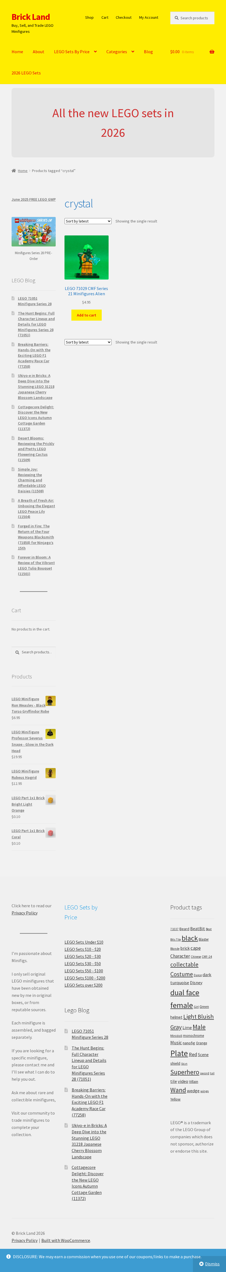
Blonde (174, 949)
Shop (89, 17)
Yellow (175, 1099)
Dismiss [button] (212, 1263)
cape (195, 948)
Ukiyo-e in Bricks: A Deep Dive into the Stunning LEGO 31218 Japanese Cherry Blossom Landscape (36, 386)
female (181, 1005)
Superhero (184, 1072)
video (183, 1081)
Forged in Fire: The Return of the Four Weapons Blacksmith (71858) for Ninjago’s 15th (36, 537)
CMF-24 (207, 957)
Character (180, 956)
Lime (187, 1027)
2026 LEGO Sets (26, 73)
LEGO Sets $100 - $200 (84, 978)
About (38, 51)
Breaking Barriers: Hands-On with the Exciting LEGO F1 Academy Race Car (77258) (34, 355)
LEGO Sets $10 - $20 (82, 949)
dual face (184, 992)
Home (17, 51)
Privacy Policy (24, 913)
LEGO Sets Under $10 (83, 942)
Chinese (196, 957)
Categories (116, 51)
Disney (196, 982)
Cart (104, 17)
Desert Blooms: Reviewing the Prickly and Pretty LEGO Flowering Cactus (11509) (36, 449)
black (190, 938)
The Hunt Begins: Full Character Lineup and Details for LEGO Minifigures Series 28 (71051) (36, 324)
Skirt (184, 1064)
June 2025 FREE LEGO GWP (34, 199)
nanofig (189, 1042)
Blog (148, 51)
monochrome (193, 1035)
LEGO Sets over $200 (83, 985)
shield (175, 1063)
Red (193, 1054)
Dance (198, 975)
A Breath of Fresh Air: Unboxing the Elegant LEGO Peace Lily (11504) (36, 508)
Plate (179, 1053)
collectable (184, 964)
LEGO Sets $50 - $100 (83, 970)
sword (204, 1073)
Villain (193, 1081)
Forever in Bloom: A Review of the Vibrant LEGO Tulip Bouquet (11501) (36, 565)
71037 (174, 929)
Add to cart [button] (86, 315)
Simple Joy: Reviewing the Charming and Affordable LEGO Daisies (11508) (32, 480)
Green (204, 1006)
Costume (181, 974)
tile (173, 1081)
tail (212, 1073)
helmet (176, 1017)
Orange (201, 1043)
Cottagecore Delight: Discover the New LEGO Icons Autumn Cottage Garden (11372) (36, 417)
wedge (193, 1090)
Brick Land (31, 16)
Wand (178, 1090)
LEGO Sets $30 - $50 (82, 963)
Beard (184, 928)
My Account (148, 17)
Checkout (123, 17)
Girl (196, 1007)
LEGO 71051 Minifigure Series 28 (35, 301)
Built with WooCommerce (65, 1240)
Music (176, 1043)
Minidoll (176, 1036)
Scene (203, 1054)
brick (185, 948)
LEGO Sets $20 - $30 (82, 956)
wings (204, 1091)
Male (199, 1027)
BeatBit (197, 928)
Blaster (204, 939)
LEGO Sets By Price (72, 51)
